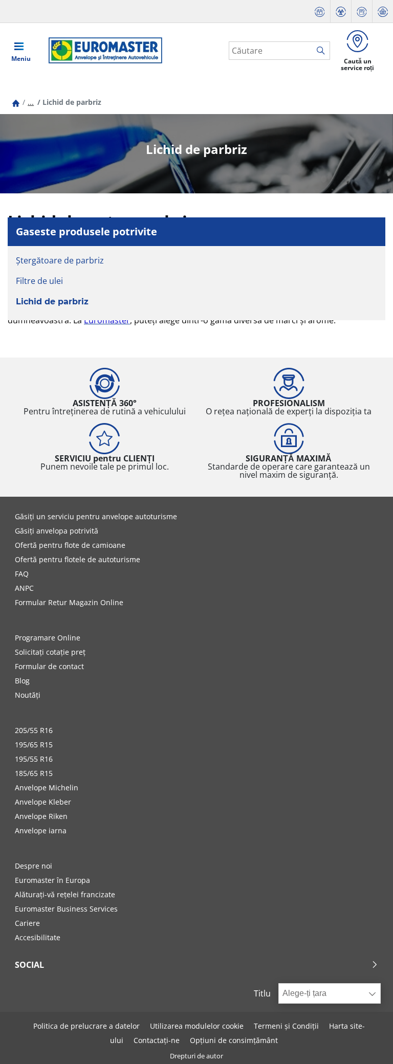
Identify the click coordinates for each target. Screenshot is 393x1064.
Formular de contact (49, 666)
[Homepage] (15, 102)
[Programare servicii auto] (320, 11)
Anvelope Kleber (43, 802)
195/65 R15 (34, 744)
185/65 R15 (34, 773)
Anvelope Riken (41, 816)
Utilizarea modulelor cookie (197, 1026)
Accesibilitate (37, 937)
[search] (323, 51)
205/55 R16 (34, 730)
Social (29, 965)
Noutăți (27, 695)
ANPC (24, 588)
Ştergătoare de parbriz (60, 260)
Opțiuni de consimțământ (234, 1040)
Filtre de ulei (39, 280)
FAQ (22, 574)
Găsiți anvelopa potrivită (56, 531)
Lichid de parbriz (52, 301)
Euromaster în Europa (52, 880)
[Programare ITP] (341, 11)
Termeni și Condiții (286, 1026)
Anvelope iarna (41, 830)
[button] (31, 102)
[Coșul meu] (383, 11)
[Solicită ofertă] (362, 11)
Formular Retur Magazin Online (69, 602)
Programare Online (47, 637)
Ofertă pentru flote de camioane (70, 545)
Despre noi (33, 866)
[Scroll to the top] (366, 1042)
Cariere (27, 923)
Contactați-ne (157, 1040)
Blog (22, 680)
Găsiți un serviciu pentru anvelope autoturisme (96, 516)
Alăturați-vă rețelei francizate (65, 894)
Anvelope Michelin (46, 787)
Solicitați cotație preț (50, 652)
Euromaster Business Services (66, 909)
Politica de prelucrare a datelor (86, 1026)
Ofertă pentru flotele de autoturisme (77, 559)
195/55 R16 (34, 759)
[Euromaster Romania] (102, 50)
